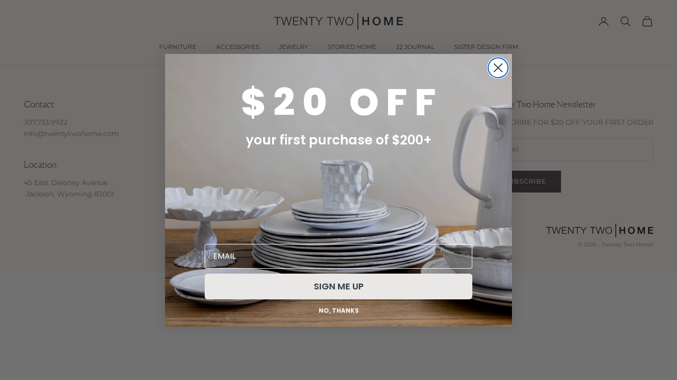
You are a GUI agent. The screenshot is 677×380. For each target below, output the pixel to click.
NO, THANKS (339, 310)
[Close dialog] (498, 68)
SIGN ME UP (339, 286)
